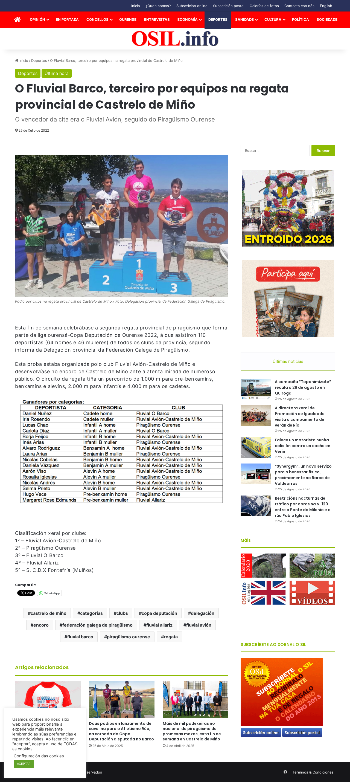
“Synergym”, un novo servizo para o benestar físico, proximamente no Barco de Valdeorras (303, 475)
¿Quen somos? (158, 6)
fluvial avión (198, 625)
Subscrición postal (228, 6)
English (326, 6)
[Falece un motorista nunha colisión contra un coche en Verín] (256, 447)
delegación (202, 613)
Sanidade (244, 19)
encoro (41, 625)
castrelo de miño (48, 613)
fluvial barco (80, 636)
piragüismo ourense (128, 636)
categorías (91, 613)
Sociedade (327, 19)
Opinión (37, 19)
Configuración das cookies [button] (39, 756)
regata (171, 636)
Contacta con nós (299, 6)
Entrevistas (157, 19)
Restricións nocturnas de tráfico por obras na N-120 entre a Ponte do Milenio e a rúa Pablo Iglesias (303, 507)
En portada (67, 19)
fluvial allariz (159, 625)
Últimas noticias (288, 361)
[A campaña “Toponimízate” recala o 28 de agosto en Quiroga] (256, 389)
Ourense (127, 19)
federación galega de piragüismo (97, 625)
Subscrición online (192, 6)
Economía (187, 19)
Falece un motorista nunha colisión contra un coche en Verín (302, 445)
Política (300, 19)
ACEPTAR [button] (23, 764)
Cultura (272, 19)
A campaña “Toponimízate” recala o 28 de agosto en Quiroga (303, 387)
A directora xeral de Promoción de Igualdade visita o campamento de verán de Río (300, 416)
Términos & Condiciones (313, 772)
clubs (122, 613)
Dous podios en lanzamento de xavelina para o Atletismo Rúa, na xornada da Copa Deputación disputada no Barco (121, 731)
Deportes (218, 19)
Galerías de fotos (264, 6)
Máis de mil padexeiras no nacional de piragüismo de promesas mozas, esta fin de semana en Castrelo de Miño (192, 731)
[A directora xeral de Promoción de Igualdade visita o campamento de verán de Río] (256, 415)
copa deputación (159, 613)
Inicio (135, 6)
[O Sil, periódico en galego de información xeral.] (175, 38)
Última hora (57, 73)
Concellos (97, 19)
